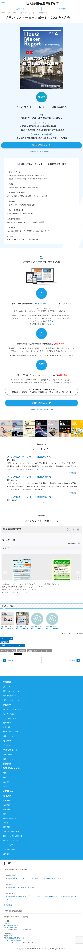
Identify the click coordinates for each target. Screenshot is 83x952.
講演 (4, 773)
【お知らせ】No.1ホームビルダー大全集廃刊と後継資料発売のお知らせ (33, 878)
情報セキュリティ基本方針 (13, 836)
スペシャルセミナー (43, 375)
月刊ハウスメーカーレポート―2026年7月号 (29, 457)
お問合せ (6, 854)
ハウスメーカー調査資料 (12, 709)
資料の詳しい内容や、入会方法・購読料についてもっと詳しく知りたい (40, 391)
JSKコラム (8, 791)
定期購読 (4, 642)
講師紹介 (6, 786)
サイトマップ (8, 845)
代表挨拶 (6, 800)
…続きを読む (72, 473)
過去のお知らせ (10, 905)
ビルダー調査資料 (9, 714)
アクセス (6, 823)
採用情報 (6, 827)
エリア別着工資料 (9, 718)
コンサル (6, 782)
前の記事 (10, 660)
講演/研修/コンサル (12, 768)
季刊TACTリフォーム (11, 691)
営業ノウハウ (8, 736)
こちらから (50, 321)
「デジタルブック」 (40, 303)
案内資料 (6, 809)
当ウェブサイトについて (12, 840)
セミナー (7, 740)
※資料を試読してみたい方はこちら (41, 151)
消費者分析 (7, 723)
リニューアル (12, 13)
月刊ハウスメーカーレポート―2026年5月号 (29, 497)
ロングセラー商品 (8, 651)
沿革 (4, 814)
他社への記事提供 (9, 818)
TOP (3, 13)
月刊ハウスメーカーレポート (12, 645)
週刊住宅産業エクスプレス (13, 696)
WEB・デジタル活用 (10, 732)
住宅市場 (6, 727)
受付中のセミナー (9, 745)
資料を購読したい (40, 145)
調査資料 (7, 704)
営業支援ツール (10, 750)
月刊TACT (7, 687)
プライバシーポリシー (11, 832)
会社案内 (7, 795)
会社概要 (6, 805)
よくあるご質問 (9, 849)
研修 (4, 777)
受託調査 (7, 763)
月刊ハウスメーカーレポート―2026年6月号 (29, 477)
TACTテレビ (7, 755)
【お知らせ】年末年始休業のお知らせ (20, 887)
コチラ (24, 592)
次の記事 (72, 660)
